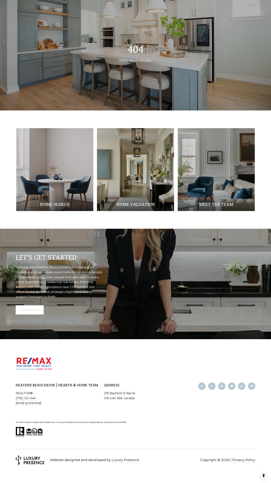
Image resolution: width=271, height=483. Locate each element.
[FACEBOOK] (202, 386)
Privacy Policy (243, 460)
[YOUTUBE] (231, 386)
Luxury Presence (125, 460)
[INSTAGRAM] (212, 386)
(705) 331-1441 (26, 398)
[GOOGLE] (251, 386)
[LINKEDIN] (221, 386)
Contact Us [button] (29, 310)
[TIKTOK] (241, 386)
